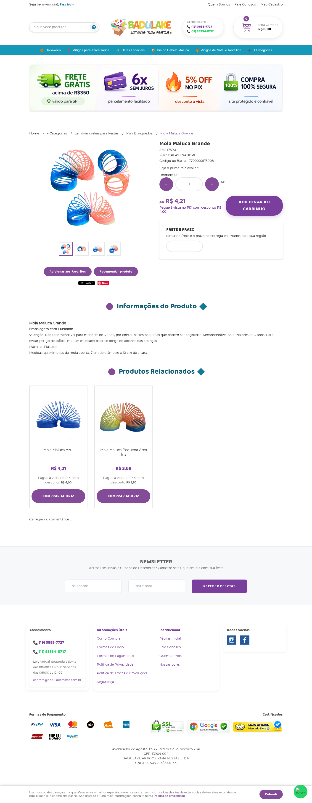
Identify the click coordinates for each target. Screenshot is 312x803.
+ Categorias (263, 50)
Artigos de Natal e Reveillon (221, 50)
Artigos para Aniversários (91, 50)
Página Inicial (170, 638)
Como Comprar (109, 638)
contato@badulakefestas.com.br (57, 680)
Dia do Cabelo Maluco (173, 50)
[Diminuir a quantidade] (166, 184)
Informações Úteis (112, 630)
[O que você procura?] (94, 27)
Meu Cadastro (272, 4)
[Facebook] (244, 640)
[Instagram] (231, 640)
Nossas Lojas (169, 664)
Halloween (53, 50)
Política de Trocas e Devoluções (122, 673)
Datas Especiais (133, 50)
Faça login (67, 4)
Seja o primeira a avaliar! (179, 168)
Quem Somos (219, 4)
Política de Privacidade (115, 664)
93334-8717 (202, 31)
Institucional (169, 630)
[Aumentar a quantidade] (212, 184)
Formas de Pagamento (115, 656)
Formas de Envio (110, 647)
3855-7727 (201, 26)
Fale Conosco (245, 4)
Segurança (105, 682)
